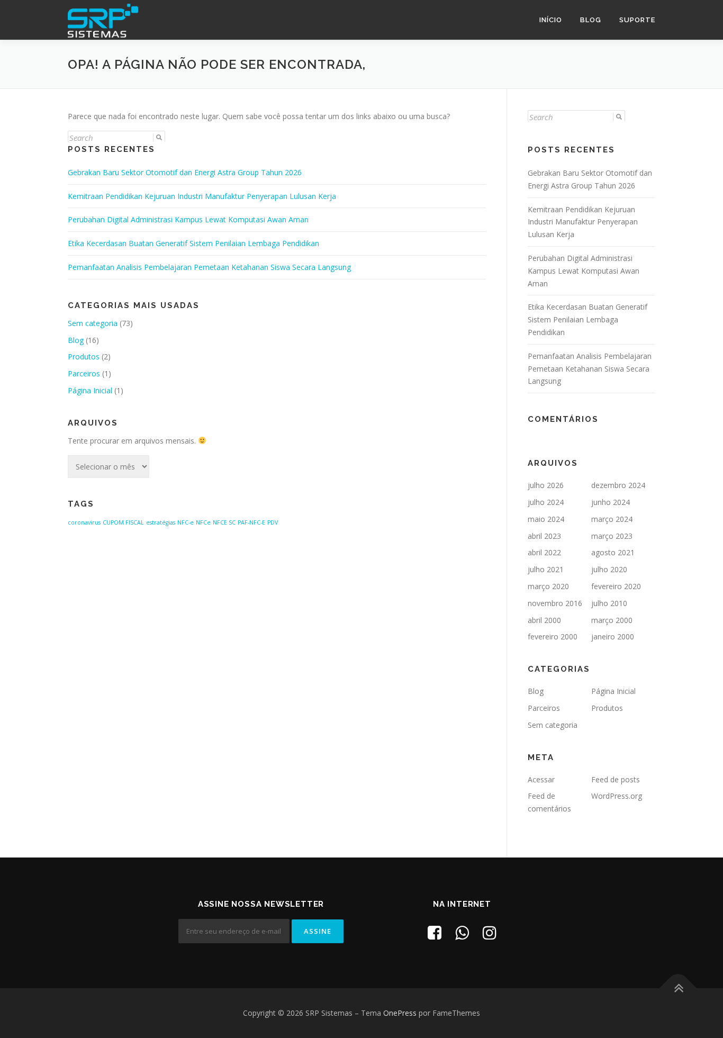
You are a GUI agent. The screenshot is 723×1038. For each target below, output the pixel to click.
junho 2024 (610, 502)
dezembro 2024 (618, 485)
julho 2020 (609, 569)
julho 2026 (546, 485)
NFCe (203, 522)
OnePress (400, 1013)
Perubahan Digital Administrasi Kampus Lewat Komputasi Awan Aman (188, 219)
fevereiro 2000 (552, 636)
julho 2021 (546, 569)
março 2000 (611, 620)
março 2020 (548, 586)
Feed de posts (615, 779)
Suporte (637, 20)
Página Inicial (90, 390)
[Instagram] (489, 932)
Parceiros (84, 373)
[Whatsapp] (462, 932)
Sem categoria (93, 323)
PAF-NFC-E (251, 522)
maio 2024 (546, 519)
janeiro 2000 (612, 636)
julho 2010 (609, 603)
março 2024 (611, 519)
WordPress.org (616, 796)
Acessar (541, 779)
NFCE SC (224, 522)
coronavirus (84, 522)
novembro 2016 (555, 603)
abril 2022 (544, 552)
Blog (590, 20)
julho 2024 (546, 502)
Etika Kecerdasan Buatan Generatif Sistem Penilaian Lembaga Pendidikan (193, 243)
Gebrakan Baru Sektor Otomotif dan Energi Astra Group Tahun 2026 (185, 172)
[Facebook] (434, 932)
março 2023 (611, 536)
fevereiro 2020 (616, 586)
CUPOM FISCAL (123, 522)
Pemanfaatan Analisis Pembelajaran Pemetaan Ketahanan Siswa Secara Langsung (209, 267)
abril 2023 (544, 536)
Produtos (84, 356)
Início (550, 20)
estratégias (160, 522)
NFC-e (185, 522)
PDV (272, 522)
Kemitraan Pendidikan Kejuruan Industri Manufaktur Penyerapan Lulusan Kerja (202, 196)
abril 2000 (544, 620)
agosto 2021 (613, 552)
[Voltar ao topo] (678, 988)
